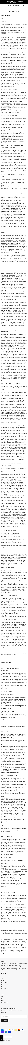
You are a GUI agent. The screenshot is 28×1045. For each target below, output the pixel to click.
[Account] (23, 5)
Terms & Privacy (4, 1002)
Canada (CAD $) (5, 1037)
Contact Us (3, 988)
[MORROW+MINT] (14, 5)
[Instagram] (3, 973)
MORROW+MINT (7, 1040)
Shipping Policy (4, 982)
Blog (2, 998)
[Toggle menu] (1, 5)
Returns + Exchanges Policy (7, 984)
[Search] (4, 5)
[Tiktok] (5, 973)
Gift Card (3, 1000)
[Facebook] (1, 973)
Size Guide (3, 980)
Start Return (3, 986)
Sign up (5, 1020)
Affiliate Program (4, 996)
